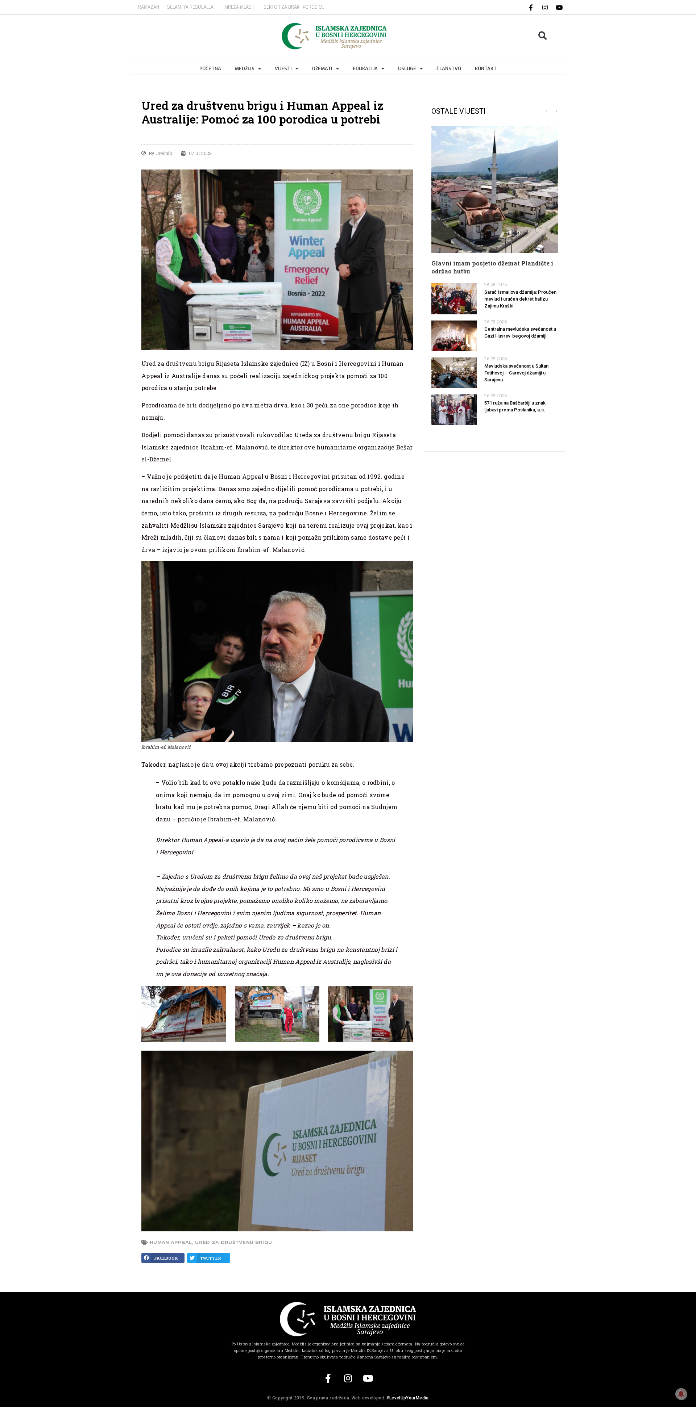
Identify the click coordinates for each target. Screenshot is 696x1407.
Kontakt (486, 69)
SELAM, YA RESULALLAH (191, 7)
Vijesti (283, 69)
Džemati (322, 69)
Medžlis (244, 69)
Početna (210, 69)
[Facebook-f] (531, 7)
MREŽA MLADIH (240, 7)
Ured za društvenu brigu (233, 1242)
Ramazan (148, 7)
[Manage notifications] (681, 1394)
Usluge (407, 69)
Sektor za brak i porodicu (294, 7)
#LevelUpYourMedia (407, 1397)
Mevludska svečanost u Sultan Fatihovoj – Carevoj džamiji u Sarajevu (516, 372)
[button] (543, 36)
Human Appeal (171, 1242)
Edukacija (365, 69)
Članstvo (448, 69)
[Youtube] (559, 7)
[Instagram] (545, 7)
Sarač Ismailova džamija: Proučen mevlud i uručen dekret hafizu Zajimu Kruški (520, 299)
